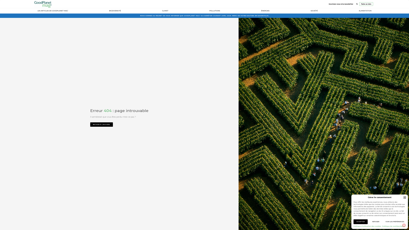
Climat (165, 11)
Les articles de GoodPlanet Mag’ (52, 11)
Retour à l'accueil (101, 124)
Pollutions (214, 11)
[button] (405, 197)
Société (314, 11)
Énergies (265, 11)
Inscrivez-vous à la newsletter (341, 4)
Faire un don (366, 4)
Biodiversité (115, 11)
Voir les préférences (395, 221)
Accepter (360, 221)
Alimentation (365, 11)
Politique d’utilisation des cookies (367, 226)
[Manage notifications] (404, 225)
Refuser (375, 221)
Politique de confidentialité (393, 226)
